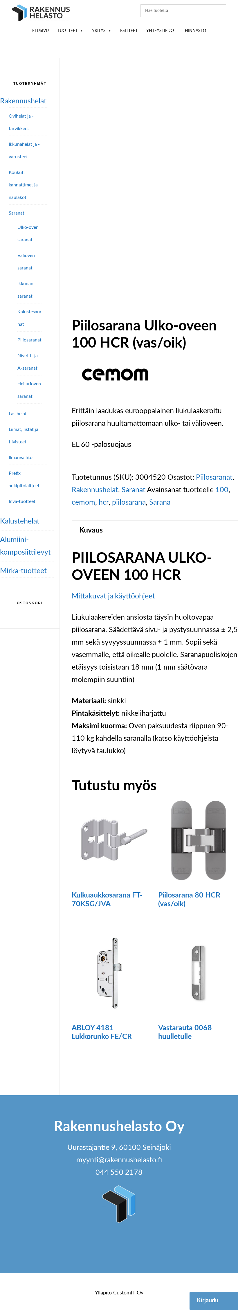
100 (221, 490)
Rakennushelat (95, 490)
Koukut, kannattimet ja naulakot (23, 185)
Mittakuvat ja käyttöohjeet (113, 596)
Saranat (133, 490)
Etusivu (40, 31)
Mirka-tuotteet (23, 571)
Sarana (159, 502)
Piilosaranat (214, 477)
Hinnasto (195, 31)
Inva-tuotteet (22, 501)
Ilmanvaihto (21, 457)
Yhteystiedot (161, 31)
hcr (104, 502)
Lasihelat (18, 413)
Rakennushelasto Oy (41, 13)
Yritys (99, 31)
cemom (83, 502)
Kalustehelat (19, 521)
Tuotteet (67, 31)
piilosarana (129, 502)
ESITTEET (129, 31)
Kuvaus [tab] (91, 530)
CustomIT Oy (128, 1293)
